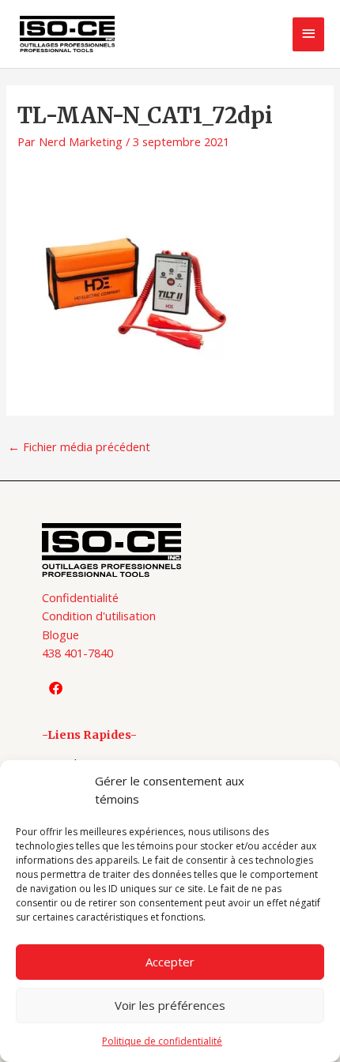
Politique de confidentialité (162, 1041)
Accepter (170, 962)
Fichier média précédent (79, 446)
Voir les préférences (170, 1005)
